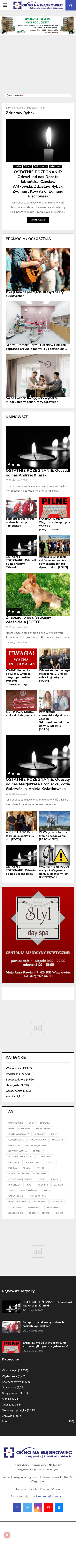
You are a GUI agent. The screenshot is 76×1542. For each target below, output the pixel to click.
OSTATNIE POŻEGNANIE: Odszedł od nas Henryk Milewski (21, 562)
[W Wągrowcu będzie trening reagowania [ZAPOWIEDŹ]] (54, 821)
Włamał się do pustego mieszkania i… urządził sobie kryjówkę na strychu (54, 675)
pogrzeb (49, 1162)
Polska (27, 1168)
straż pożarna (29, 1190)
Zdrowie (7, 1416)
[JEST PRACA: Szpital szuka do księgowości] (21, 700)
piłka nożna (32, 1162)
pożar (41, 1179)
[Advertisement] (38, 66)
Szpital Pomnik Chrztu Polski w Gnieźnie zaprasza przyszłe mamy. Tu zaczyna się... (36, 347)
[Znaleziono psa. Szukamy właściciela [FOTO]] (38, 594)
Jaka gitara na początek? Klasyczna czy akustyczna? (35, 294)
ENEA (31, 1123)
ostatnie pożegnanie (20, 1156)
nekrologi (14, 1145)
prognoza (14, 1185)
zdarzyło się (15, 1213)
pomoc (40, 1168)
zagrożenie (53, 1207)
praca (54, 1179)
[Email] (59, 1507)
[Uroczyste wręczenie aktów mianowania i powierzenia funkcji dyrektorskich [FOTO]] (54, 545)
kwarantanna (38, 1140)
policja (12, 1168)
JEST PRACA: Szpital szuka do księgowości (20, 713)
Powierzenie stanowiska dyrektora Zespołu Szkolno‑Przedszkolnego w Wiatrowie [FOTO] (54, 720)
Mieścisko (57, 1140)
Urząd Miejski (16, 1196)
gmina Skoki (43, 1128)
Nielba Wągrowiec (36, 1145)
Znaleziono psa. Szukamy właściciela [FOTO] (28, 620)
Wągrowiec (34, 1207)
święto (60, 1213)
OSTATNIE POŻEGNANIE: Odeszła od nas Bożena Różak (21, 870)
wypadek (57, 1201)
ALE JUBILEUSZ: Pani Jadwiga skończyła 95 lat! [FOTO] (20, 835)
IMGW (54, 1134)
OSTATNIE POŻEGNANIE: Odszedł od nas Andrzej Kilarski (38, 473)
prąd (29, 1185)
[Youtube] (48, 1507)
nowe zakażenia (17, 1151)
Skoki (11, 1190)
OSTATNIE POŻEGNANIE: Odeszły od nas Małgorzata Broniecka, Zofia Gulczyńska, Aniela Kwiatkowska (38, 784)
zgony (32, 1213)
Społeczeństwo (40, 166)
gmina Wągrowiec (18, 1134)
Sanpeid (58, 1185)
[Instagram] (38, 1507)
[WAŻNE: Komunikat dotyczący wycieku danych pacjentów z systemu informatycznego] (21, 658)
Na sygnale (12, 1085)
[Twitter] (27, 1507)
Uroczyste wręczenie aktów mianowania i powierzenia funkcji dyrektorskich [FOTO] (53, 562)
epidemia (45, 1123)
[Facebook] (17, 1507)
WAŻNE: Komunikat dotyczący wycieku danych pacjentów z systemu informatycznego (19, 677)
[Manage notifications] (7, 1535)
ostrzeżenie (45, 1156)
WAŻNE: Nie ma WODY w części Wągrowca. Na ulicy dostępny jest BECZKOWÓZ (54, 872)
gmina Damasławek (19, 1128)
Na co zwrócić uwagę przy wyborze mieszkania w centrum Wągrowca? (32, 400)
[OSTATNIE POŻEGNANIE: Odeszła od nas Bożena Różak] (21, 855)
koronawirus (16, 1140)
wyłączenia (15, 1207)
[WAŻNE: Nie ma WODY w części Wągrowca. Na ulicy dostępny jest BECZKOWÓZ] (54, 855)
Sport (5, 1421)
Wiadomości (55, 166)
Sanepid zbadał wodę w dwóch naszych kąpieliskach (20, 522)
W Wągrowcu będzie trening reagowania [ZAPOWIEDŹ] (53, 835)
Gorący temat (14, 1091)
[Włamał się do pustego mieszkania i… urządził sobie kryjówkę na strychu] (54, 658)
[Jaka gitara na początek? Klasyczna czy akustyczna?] (38, 269)
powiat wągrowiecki (20, 1179)
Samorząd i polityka (14, 1410)
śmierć (45, 1213)
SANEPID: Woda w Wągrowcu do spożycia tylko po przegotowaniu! (54, 524)
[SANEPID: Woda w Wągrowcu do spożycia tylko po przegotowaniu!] (54, 507)
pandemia (13, 1162)
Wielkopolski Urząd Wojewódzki (27, 1201)
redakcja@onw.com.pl (51, 1496)
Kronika (17, 166)
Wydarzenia (13, 1074)
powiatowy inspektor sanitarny (27, 1173)
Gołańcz (40, 1134)
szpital (48, 1190)
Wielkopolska (38, 1196)
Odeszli (27, 166)
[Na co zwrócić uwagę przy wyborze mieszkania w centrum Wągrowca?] (38, 375)
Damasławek (15, 1123)
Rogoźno (43, 1185)
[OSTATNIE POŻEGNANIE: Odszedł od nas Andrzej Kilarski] (38, 447)
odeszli (37, 1151)
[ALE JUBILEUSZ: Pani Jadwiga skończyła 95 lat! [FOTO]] (21, 821)
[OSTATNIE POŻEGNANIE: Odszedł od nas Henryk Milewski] (21, 545)
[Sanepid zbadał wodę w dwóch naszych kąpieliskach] (21, 507)
